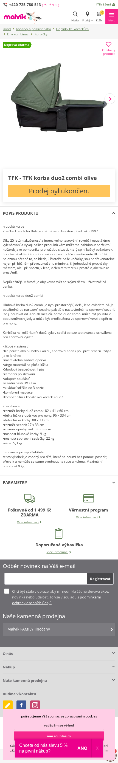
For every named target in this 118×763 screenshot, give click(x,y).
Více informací (28, 522)
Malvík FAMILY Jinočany (28, 629)
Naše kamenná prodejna (25, 680)
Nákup (9, 667)
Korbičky (41, 34)
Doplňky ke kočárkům (72, 29)
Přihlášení (103, 4)
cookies (91, 716)
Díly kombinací (18, 34)
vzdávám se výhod (59, 725)
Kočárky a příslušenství (33, 29)
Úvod (7, 29)
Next (110, 98)
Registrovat (100, 578)
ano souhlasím (59, 736)
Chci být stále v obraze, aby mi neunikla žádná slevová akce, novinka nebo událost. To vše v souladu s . (60, 597)
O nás (8, 653)
